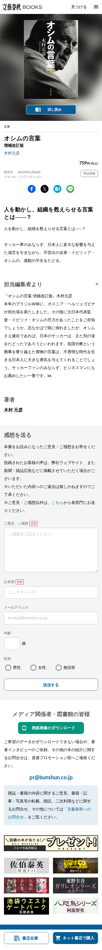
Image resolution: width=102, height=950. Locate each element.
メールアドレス (16, 607)
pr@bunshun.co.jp (51, 777)
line (70, 189)
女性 (42, 668)
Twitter (45, 189)
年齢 (7, 633)
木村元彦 (12, 153)
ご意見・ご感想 (16, 523)
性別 (7, 659)
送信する (51, 685)
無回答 (69, 668)
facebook (32, 189)
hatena (57, 189)
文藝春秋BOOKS (22, 7)
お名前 (9, 582)
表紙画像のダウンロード (53, 728)
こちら (57, 503)
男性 (17, 668)
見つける (79, 7)
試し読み (55, 109)
